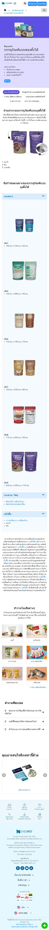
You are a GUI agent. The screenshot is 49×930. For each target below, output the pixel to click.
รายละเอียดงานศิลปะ (13, 97)
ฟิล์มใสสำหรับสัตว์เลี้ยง (15, 504)
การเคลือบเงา (12, 520)
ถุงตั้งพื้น (32, 542)
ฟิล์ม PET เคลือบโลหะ (15, 502)
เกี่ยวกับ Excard (22, 875)
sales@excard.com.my (26, 851)
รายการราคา (15, 101)
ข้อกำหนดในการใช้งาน (24, 924)
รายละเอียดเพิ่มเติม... (38, 687)
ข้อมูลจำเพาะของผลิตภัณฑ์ (33, 92)
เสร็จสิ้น (7, 514)
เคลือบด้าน (22, 520)
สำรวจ (7, 81)
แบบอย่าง (8, 196)
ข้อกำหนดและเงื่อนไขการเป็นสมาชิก (24, 927)
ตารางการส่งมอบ (32, 101)
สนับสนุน (22, 885)
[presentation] (4, 775)
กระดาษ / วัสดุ (11, 495)
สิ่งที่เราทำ (22, 880)
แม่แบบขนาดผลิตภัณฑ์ (35, 97)
